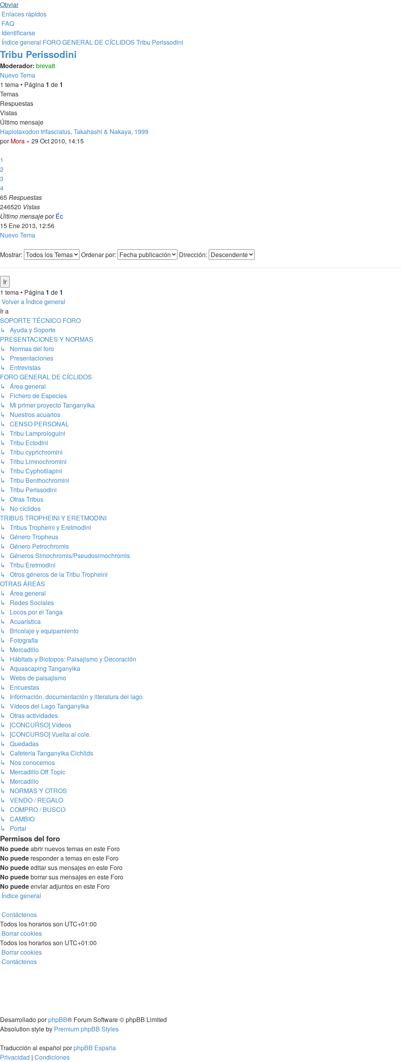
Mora (18, 140)
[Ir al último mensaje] (65, 216)
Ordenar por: (99, 254)
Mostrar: (12, 254)
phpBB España (95, 1047)
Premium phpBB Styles (86, 1028)
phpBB (57, 1019)
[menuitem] (7, 23)
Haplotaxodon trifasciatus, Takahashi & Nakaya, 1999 (74, 131)
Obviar (9, 4)
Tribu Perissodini (38, 54)
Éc (59, 216)
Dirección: (194, 254)
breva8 (45, 65)
